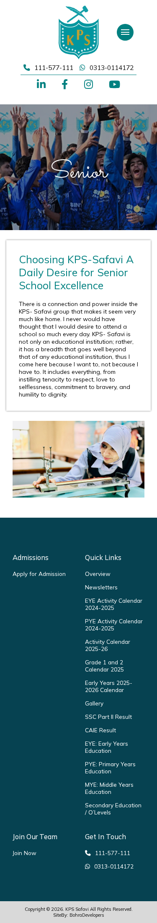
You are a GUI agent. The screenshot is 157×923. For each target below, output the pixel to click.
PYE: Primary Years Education (110, 767)
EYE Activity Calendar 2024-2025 (113, 604)
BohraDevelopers (86, 915)
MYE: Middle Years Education (109, 788)
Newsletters (101, 587)
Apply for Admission (39, 573)
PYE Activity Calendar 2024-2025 (114, 624)
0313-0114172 (112, 67)
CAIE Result (100, 730)
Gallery (94, 703)
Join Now (24, 852)
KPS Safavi (77, 909)
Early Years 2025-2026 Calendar (108, 686)
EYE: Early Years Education (106, 747)
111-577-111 (53, 67)
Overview (98, 573)
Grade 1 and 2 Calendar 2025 (104, 666)
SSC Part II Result (108, 716)
